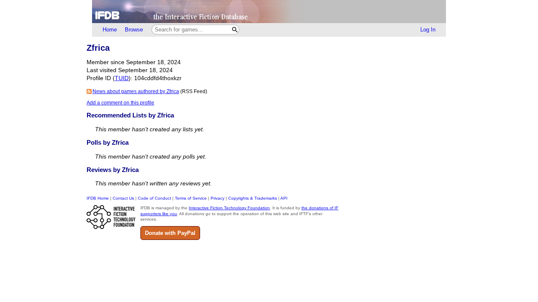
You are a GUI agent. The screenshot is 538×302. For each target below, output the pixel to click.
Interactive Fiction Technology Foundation (229, 208)
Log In (427, 29)
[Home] (269, 11)
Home (110, 29)
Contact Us (123, 198)
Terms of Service (191, 198)
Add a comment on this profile (120, 102)
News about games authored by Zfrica (135, 91)
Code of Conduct (154, 198)
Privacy (217, 198)
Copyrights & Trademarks (252, 198)
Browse (134, 29)
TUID (122, 78)
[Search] (235, 29)
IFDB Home (98, 198)
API (283, 198)
